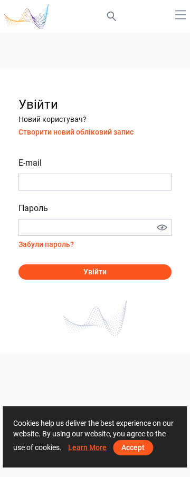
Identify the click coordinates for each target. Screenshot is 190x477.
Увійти (95, 272)
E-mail (30, 163)
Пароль (33, 208)
